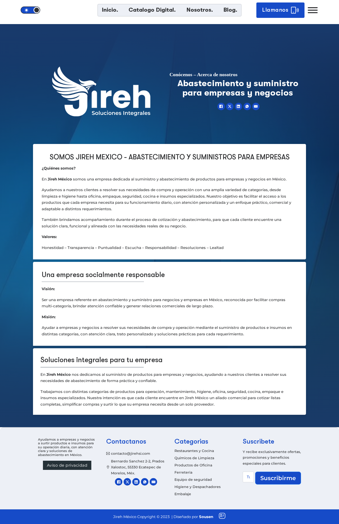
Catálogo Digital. (152, 9)
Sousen (206, 516)
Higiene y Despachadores (197, 487)
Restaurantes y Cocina (194, 451)
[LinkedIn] (238, 106)
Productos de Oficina (193, 465)
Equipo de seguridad (193, 479)
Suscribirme (278, 478)
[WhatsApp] (247, 106)
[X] (230, 106)
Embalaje (182, 494)
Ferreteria (183, 472)
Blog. (230, 9)
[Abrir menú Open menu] (312, 10)
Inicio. (110, 9)
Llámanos (275, 9)
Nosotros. (199, 9)
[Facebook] (221, 106)
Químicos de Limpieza (194, 458)
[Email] (256, 106)
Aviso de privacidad (67, 465)
